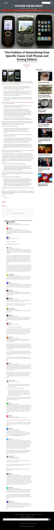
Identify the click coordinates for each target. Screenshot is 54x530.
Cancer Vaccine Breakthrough (42, 110)
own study (11, 134)
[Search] (51, 3)
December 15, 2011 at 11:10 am (14, 474)
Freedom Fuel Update (44, 82)
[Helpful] (6, 225)
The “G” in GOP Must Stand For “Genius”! (43, 125)
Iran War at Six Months (44, 155)
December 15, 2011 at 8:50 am (14, 338)
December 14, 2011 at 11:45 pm (14, 238)
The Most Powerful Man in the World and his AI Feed (44, 140)
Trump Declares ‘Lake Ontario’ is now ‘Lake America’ (44, 169)
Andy (10, 403)
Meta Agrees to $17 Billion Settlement (43, 184)
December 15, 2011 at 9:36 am (14, 404)
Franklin (8, 239)
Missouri (3, 206)
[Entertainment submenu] (36, 10)
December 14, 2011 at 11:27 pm (14, 229)
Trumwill (10, 473)
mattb (8, 382)
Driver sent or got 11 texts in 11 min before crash (11, 84)
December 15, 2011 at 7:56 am (14, 309)
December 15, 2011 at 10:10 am (14, 429)
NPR (4, 126)
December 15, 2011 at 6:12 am (14, 299)
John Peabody (9, 317)
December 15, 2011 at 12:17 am (14, 275)
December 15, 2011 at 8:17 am (14, 316)
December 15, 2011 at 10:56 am (14, 439)
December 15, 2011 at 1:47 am (14, 283)
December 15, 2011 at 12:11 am (14, 248)
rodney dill (11, 290)
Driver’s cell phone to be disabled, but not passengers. (16, 301)
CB (7, 292)
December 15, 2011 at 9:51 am (14, 416)
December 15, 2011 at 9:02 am (14, 381)
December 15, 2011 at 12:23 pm (14, 488)
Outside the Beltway (29, 6)
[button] (11, 75)
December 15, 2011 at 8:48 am (14, 324)
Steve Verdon (11, 501)
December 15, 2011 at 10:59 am (14, 457)
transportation (6, 206)
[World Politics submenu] (24, 10)
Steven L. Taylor (27, 64)
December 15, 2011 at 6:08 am (14, 291)
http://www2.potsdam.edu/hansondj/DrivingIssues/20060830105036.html (18, 420)
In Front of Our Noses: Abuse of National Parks (44, 96)
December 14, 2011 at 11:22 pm (14, 223)
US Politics (3, 202)
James (8, 284)
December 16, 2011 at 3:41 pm (14, 502)
